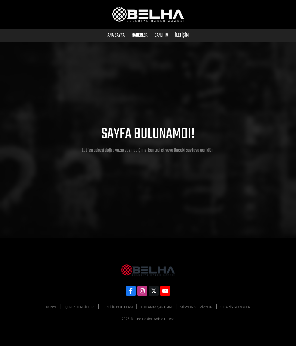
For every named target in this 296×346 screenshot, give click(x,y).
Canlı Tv (161, 35)
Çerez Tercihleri (80, 307)
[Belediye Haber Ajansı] (131, 291)
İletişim (182, 35)
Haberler (140, 35)
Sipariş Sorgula (235, 307)
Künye (51, 307)
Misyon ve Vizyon (196, 307)
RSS (172, 319)
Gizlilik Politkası (117, 307)
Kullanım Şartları (156, 307)
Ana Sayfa (116, 35)
